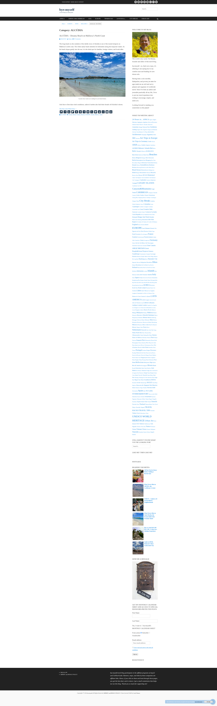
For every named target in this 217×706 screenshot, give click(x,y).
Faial (143, 228)
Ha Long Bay (135, 259)
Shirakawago (143, 382)
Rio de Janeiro (136, 365)
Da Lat (142, 214)
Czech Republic (136, 214)
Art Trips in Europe (148, 138)
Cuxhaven (148, 212)
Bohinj (155, 162)
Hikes (154, 262)
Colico (141, 204)
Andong (134, 129)
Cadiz (133, 177)
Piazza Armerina (142, 342)
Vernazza (153, 426)
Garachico (137, 240)
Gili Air (137, 243)
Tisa (153, 404)
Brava (153, 167)
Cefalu (138, 195)
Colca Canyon (136, 204)
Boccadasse (135, 162)
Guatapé (148, 254)
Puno (155, 359)
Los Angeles (154, 305)
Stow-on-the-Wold (153, 394)
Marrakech (140, 315)
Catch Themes (136, 693)
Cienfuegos (153, 197)
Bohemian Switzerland (148, 162)
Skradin (145, 387)
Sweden (142, 396)
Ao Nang (145, 132)
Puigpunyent (144, 357)
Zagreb (152, 432)
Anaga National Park (144, 127)
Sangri (145, 373)
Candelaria (134, 185)
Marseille (145, 315)
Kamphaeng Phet (136, 280)
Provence (153, 350)
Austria (143, 145)
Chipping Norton (142, 197)
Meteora (139, 320)
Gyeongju (153, 254)
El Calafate (139, 222)
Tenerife (154, 401)
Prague (148, 350)
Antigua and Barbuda (152, 129)
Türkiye (134, 413)
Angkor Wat (139, 129)
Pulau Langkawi (151, 357)
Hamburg (141, 259)
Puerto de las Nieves (150, 353)
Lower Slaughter (136, 310)
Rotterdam (138, 368)
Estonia (143, 224)
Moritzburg (154, 322)
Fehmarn (147, 228)
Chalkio (142, 195)
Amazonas (150, 124)
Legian (147, 300)
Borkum (134, 167)
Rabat (133, 362)
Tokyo (134, 407)
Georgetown (147, 240)
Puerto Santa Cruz (136, 357)
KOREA (147, 285)
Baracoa (144, 151)
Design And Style (143, 217)
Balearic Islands (76, 114)
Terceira (134, 404)
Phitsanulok (148, 340)
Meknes (150, 317)
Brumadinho (143, 172)
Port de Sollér (141, 347)
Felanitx (152, 228)
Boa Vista (153, 160)
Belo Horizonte (150, 157)
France (150, 234)
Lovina (154, 307)
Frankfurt (134, 237)
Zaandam (141, 432)
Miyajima (134, 322)
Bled (144, 160)
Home (64, 23)
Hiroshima (138, 265)
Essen (139, 224)
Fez (156, 228)
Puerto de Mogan (145, 355)
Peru (143, 340)
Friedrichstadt (141, 237)
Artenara (138, 138)
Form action (136, 633)
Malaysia (139, 312)
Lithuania (151, 303)
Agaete (151, 119)
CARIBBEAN (142, 192)
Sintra (133, 387)
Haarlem (134, 256)
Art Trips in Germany (140, 141)
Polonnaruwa (148, 345)
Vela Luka (143, 426)
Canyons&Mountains (141, 188)
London (145, 305)
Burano (140, 175)
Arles (154, 134)
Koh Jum (136, 282)
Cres (138, 209)
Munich (155, 324)
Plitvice (142, 345)
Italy (154, 274)
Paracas (149, 337)
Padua (150, 335)
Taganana (134, 399)
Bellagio (143, 157)
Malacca (154, 310)
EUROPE (98, 18)
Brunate (148, 172)
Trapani (143, 407)
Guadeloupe (136, 254)
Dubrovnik (134, 219)
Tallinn (143, 399)
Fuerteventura (148, 237)
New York (149, 330)
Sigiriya (134, 385)
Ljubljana (134, 305)
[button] (61, 111)
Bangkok (139, 151)
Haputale (134, 262)
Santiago (137, 377)
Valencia (141, 423)
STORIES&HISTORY (140, 394)
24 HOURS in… (121, 18)
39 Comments (77, 39)
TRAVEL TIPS (144, 410)
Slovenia (149, 387)
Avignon (148, 145)
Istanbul (150, 274)
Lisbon (146, 303)
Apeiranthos (151, 132)
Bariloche (141, 154)
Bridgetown (151, 170)
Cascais (155, 192)
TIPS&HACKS (108, 18)
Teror (138, 404)
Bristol (134, 172)
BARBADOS (150, 151)
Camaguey (137, 180)
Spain (101, 114)
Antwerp (134, 132)
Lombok (140, 305)
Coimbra (152, 201)
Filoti (142, 231)
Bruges (137, 172)
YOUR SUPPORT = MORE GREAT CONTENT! (73, 2)
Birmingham (139, 160)
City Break (144, 200)
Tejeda (149, 401)
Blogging (148, 160)
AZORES (135, 148)
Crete (141, 209)
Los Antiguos (135, 307)
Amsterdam (135, 127)
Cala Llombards (145, 177)
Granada (145, 245)
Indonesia (140, 271)
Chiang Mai (135, 197)
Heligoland (143, 262)
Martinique (151, 315)
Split (144, 391)
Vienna (134, 429)
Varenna (139, 426)
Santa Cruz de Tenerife (141, 375)
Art (133, 138)
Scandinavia (147, 379)
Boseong (139, 167)
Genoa (142, 240)
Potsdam (144, 350)
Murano (134, 327)
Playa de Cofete (152, 342)
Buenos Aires (135, 175)
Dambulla (147, 214)
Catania (134, 195)
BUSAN (145, 175)
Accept (208, 702)
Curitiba (139, 212)
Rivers (150, 365)
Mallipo (145, 312)
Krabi (133, 287)
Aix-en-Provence (152, 122)
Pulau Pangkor (135, 359)
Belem (134, 157)
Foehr (150, 231)
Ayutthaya (152, 145)
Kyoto (152, 287)
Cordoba (141, 206)
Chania (146, 195)
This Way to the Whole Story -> (67, 108)
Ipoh (146, 271)
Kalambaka (154, 277)
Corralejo (150, 206)
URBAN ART (145, 18)
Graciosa (134, 245)
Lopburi (149, 305)
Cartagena (150, 192)
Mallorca (97, 114)
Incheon (134, 271)
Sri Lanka (149, 391)
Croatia (146, 209)
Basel (145, 154)
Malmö (155, 312)
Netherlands (136, 330)
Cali (133, 180)
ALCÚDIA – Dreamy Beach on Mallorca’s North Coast (82, 36)
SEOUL (153, 380)
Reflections (140, 362)
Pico (147, 342)
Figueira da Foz (136, 231)
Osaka (141, 335)
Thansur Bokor (148, 404)
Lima (142, 302)
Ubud (138, 413)
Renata (70, 39)
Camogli (134, 183)
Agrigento (140, 122)
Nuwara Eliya (148, 332)
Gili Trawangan (149, 243)
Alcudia (70, 114)
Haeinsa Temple (140, 256)
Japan (137, 277)
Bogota (139, 162)
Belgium (138, 158)
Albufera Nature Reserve (137, 124)
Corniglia (146, 206)
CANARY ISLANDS (145, 183)
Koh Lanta (141, 282)
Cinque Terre (135, 201)
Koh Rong (152, 282)
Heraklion (149, 262)
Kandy (145, 280)
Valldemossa (147, 423)
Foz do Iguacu (144, 234)
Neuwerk (143, 330)
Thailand (142, 404)
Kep (133, 282)
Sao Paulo (141, 379)
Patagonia (139, 340)
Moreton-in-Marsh (147, 322)
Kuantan (148, 287)
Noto (143, 332)
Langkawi (134, 293)
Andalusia (153, 127)
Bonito (138, 165)
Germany (153, 240)
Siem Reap (154, 382)
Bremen (139, 170)
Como (151, 204)
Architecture (136, 134)
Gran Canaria (151, 245)
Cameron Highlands (151, 180)
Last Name (135, 621)
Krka (137, 287)
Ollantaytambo (136, 335)
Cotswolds (134, 209)
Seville (138, 382)
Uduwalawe (142, 413)
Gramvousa (139, 245)
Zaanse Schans (146, 432)
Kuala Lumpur (142, 287)
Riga (151, 362)
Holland (134, 267)
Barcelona (135, 155)
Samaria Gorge (146, 370)
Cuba (150, 209)
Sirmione (138, 387)
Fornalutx (138, 234)
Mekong (154, 317)
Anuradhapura (139, 132)
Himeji (133, 265)
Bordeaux (151, 165)
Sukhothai (134, 396)
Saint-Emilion (147, 368)
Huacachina (140, 267)
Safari (142, 368)
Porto (146, 347)
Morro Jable (145, 324)
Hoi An (152, 265)
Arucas (153, 141)
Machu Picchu (147, 310)
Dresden (151, 217)
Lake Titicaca (144, 290)
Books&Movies (144, 165)
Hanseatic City (152, 259)
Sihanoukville (140, 385)
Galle (133, 240)
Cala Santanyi (152, 177)
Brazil (134, 170)
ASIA (89, 18)
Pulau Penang (142, 359)
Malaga (134, 312)
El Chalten (144, 222)
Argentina (150, 134)
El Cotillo (149, 222)
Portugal (139, 350)
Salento (139, 370)
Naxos (145, 327)
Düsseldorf (145, 219)
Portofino (151, 347)
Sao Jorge (154, 377)
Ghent (133, 243)
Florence (146, 231)
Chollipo (148, 197)
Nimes (134, 332)
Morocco (135, 325)
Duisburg (140, 219)
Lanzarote (139, 293)
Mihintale (147, 320)
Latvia (143, 300)
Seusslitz (134, 382)
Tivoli (156, 404)
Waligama (153, 429)
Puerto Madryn (152, 355)
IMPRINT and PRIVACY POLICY (69, 674)
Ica (146, 267)
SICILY (149, 382)
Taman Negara (149, 399)
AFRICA (62, 18)
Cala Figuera (138, 177)
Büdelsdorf (151, 175)
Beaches (83, 114)
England (135, 224)
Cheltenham (152, 195)
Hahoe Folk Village (149, 256)
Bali (151, 148)
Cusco (143, 212)
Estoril (146, 224)
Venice (148, 426)
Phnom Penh (154, 340)
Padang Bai (146, 335)
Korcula (141, 285)
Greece (150, 251)
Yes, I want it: (136, 626)
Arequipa (143, 134)
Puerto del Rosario (136, 355)
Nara (142, 327)
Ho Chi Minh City (146, 265)
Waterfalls (135, 432)
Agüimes (145, 122)
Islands (92, 114)
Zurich (134, 434)
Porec (152, 345)
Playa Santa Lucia (136, 345)
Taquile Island (140, 401)
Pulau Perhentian (150, 359)
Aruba (149, 141)
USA (137, 424)
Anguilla (145, 129)
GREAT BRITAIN (138, 248)
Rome (154, 365)
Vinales (148, 429)
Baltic (134, 151)
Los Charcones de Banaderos (145, 307)
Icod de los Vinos (151, 267)
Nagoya (138, 327)
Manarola (134, 315)
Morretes (140, 324)
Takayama (139, 399)
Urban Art (149, 420)
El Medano (154, 222)
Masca (155, 315)
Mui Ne (151, 324)
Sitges (141, 387)
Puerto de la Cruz (141, 353)
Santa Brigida (151, 373)
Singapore (146, 385)
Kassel (149, 280)
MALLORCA (84, 23)
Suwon (138, 396)
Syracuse (153, 396)
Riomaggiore (144, 365)
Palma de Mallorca (137, 337)
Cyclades (154, 212)
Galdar (154, 237)
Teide (146, 401)
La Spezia (147, 296)
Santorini (150, 377)
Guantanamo (143, 254)
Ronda (133, 368)
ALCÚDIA (63, 114)
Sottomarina (135, 391)
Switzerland (148, 396)
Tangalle (154, 399)
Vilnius (144, 429)
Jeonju (141, 277)
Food (133, 234)
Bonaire (134, 165)
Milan (151, 320)
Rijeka (154, 362)
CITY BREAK (134, 18)
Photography (135, 342)
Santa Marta (150, 375)
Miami (143, 320)
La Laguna (151, 290)
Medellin (140, 317)
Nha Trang (153, 330)
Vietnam (139, 429)
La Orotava (149, 293)
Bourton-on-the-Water (146, 167)
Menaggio (134, 320)
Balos (154, 148)
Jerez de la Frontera (147, 277)
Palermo (154, 335)
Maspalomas (135, 317)
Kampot (142, 280)
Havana (138, 262)
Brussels (153, 172)
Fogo (153, 231)
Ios (144, 271)
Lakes (139, 291)
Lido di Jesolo (153, 300)
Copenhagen (135, 206)
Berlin (134, 160)
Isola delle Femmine (142, 274)
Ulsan (147, 413)
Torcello (138, 407)
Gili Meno (142, 243)
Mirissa (155, 320)
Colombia (147, 204)
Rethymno (146, 362)
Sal (137, 370)
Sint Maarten (153, 385)
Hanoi (146, 259)
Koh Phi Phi (147, 282)
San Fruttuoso (140, 373)
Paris (152, 337)
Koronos (152, 285)
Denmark (134, 217)
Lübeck (142, 310)
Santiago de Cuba (143, 377)
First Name (135, 613)
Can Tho (140, 185)
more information (198, 701)
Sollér (153, 387)
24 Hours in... (137, 119)
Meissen (145, 317)
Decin (150, 214)
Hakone (155, 256)
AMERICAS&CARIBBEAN (76, 18)
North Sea (139, 332)
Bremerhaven (145, 170)
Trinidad (152, 410)
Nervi (148, 327)
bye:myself (66, 9)
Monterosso (139, 322)
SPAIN (77, 23)
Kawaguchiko (154, 280)
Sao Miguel (135, 379)
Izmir (133, 277)
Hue (144, 267)
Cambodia (143, 180)
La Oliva (145, 293)
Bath (148, 154)
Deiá (153, 214)
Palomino (144, 337)
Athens (139, 145)
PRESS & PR (64, 672)
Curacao (134, 212)
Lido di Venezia (136, 302)
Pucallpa (134, 353)
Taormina (134, 401)
